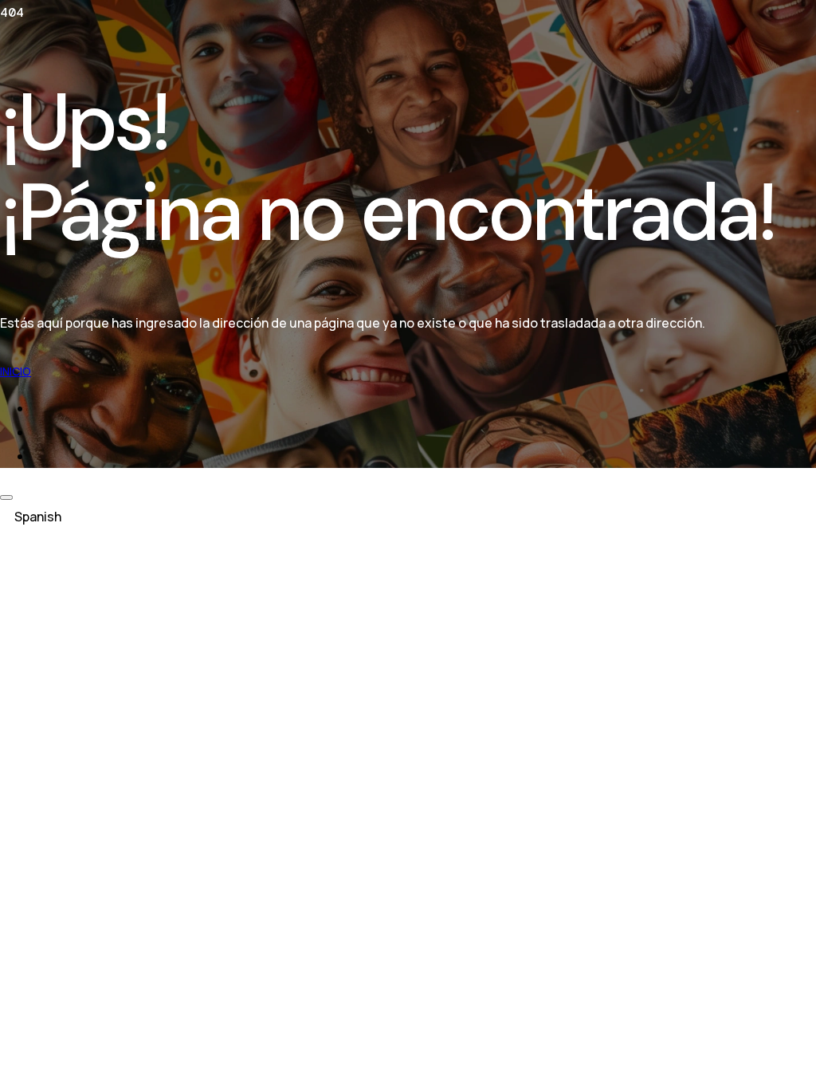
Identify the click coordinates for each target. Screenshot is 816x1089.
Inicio (15, 371)
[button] (408, 517)
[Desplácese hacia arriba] (6, 497)
